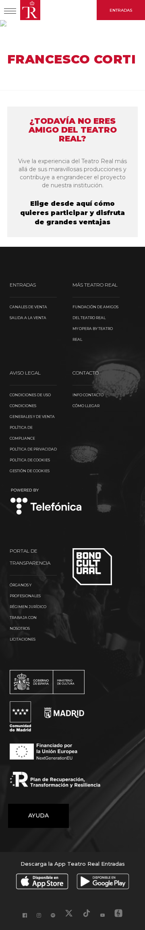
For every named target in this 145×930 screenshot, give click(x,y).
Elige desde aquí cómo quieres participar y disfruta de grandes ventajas (72, 213)
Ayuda (38, 815)
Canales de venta (28, 307)
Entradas (121, 10)
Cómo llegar (85, 406)
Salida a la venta (28, 317)
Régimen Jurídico (28, 606)
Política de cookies (30, 460)
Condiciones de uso (30, 395)
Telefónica (46, 502)
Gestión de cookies (30, 471)
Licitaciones (22, 639)
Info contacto (88, 395)
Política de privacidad (33, 449)
